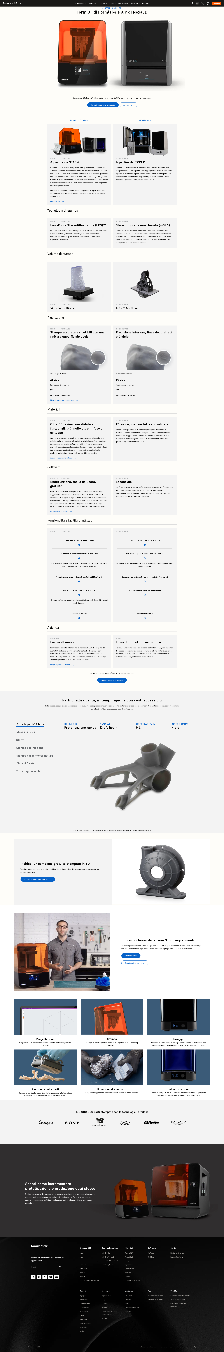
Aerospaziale (84, 1307)
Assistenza (135, 3)
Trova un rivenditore (177, 1300)
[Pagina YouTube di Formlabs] (50, 1277)
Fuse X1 (82, 1273)
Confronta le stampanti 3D (89, 1280)
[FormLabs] (10, 3)
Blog (103, 1300)
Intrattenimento (85, 1323)
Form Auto (83, 1269)
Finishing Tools (107, 1265)
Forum (104, 1318)
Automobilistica (85, 1304)
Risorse (105, 1304)
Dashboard (152, 1257)
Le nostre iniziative (132, 1307)
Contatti (145, 3)
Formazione (123, 3)
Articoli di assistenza (155, 1300)
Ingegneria (129, 1265)
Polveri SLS (129, 1257)
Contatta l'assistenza (155, 1296)
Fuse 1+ (82, 1277)
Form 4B (83, 1257)
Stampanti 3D (80, 3)
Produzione (84, 1300)
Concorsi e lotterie (183, 1347)
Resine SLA (129, 1253)
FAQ (194, 1347)
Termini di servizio (166, 1347)
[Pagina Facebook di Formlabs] (33, 1277)
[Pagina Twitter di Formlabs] (39, 1277)
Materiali (92, 3)
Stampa (127, 1304)
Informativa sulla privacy (148, 1347)
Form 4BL (83, 1265)
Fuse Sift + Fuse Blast (110, 1261)
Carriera (128, 1300)
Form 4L (82, 1261)
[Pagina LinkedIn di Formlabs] (56, 1277)
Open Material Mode (132, 1280)
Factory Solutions (176, 1257)
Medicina (128, 1273)
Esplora (112, 3)
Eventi (104, 1307)
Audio (82, 1331)
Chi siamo (128, 1296)
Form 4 (82, 1253)
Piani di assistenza (177, 1253)
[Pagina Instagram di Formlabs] (44, 1277)
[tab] (30, 724)
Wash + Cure (107, 1253)
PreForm (151, 1253)
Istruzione (83, 1319)
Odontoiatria (129, 1269)
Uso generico (130, 1261)
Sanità (82, 1315)
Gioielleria (83, 1327)
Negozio (216, 3)
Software (103, 3)
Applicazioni (106, 1296)
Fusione (128, 1277)
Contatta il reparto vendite (180, 1296)
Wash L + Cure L (108, 1257)
